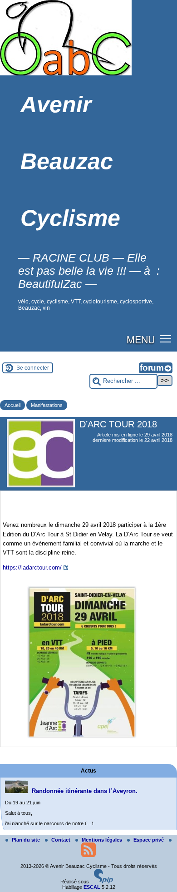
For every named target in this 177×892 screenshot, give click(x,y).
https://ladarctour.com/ (32, 567)
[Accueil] (66, 73)
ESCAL (92, 887)
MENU (141, 339)
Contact (61, 839)
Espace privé (149, 839)
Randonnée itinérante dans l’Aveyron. (85, 791)
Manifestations (47, 405)
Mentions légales (102, 839)
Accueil (12, 405)
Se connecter (32, 368)
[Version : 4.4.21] (103, 881)
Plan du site (26, 839)
